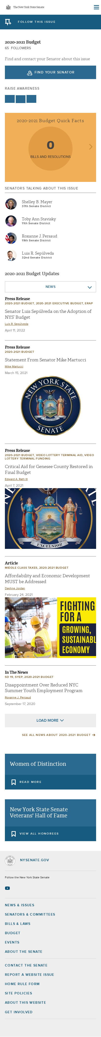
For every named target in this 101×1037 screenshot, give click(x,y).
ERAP (89, 303)
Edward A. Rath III (16, 479)
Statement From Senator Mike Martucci (45, 360)
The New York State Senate (28, 7)
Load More (47, 720)
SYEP (19, 677)
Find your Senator (55, 72)
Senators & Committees (30, 914)
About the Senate (23, 952)
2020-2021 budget (19, 303)
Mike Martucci (14, 366)
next (90, 147)
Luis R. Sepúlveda (38, 253)
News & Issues (19, 905)
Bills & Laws (18, 924)
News (51, 287)
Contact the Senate (26, 965)
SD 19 (9, 677)
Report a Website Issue (29, 975)
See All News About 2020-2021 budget (56, 735)
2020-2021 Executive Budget (59, 303)
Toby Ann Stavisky (39, 219)
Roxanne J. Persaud (39, 236)
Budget (12, 933)
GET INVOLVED (19, 1012)
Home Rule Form (22, 984)
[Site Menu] (96, 7)
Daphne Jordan (15, 588)
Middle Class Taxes (21, 567)
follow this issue (37, 22)
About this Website (25, 1002)
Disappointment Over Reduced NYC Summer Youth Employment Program (44, 688)
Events (12, 942)
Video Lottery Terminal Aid (59, 455)
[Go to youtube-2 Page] (8, 888)
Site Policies (18, 993)
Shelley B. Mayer (37, 202)
